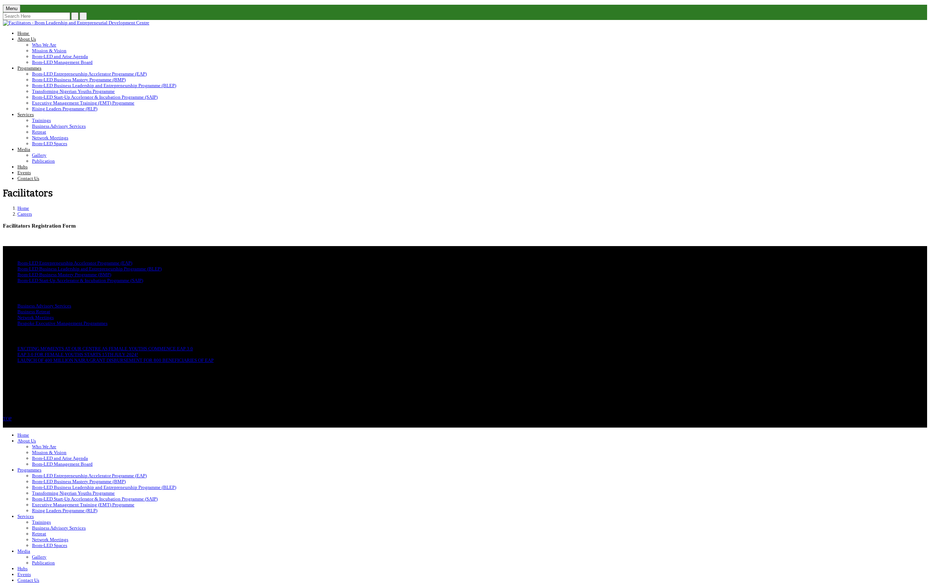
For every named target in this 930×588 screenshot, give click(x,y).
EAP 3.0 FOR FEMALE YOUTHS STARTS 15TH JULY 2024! (77, 354)
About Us (26, 39)
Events (24, 172)
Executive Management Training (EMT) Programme (83, 103)
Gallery (39, 155)
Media (23, 149)
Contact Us (28, 178)
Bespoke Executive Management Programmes (62, 323)
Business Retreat (33, 311)
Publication (43, 161)
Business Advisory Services (59, 126)
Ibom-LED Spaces (49, 143)
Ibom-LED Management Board (62, 62)
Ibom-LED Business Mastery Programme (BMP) (79, 79)
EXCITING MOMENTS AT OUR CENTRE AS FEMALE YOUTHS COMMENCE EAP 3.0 (105, 348)
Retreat (39, 132)
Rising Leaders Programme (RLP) (64, 108)
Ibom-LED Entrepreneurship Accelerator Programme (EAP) (89, 74)
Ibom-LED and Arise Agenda (60, 56)
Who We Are (44, 45)
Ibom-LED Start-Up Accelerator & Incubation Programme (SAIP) (95, 97)
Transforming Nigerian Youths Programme (73, 91)
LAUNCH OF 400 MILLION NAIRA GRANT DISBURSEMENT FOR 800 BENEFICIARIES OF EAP (115, 360)
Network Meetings (50, 137)
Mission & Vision (49, 50)
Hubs (22, 167)
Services (25, 114)
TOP (7, 418)
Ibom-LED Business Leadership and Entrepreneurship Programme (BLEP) (104, 85)
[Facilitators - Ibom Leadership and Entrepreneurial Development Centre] (76, 22)
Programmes (29, 68)
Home (37, 33)
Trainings (41, 120)
